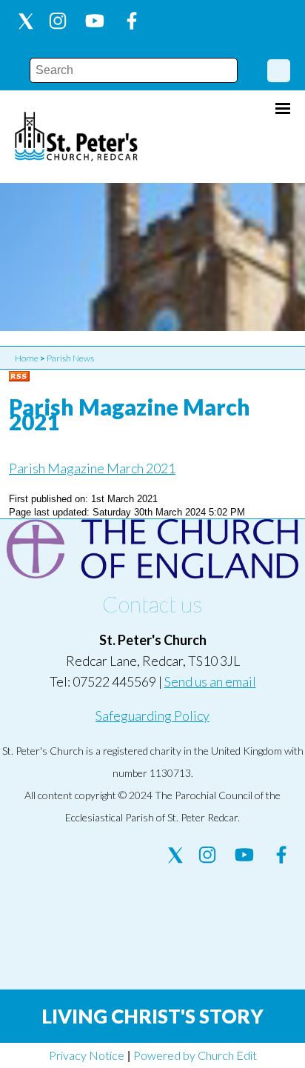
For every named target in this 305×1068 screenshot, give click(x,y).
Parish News (70, 358)
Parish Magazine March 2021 (92, 468)
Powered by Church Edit (195, 1055)
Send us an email (210, 681)
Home (26, 358)
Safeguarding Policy (152, 715)
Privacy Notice (86, 1055)
